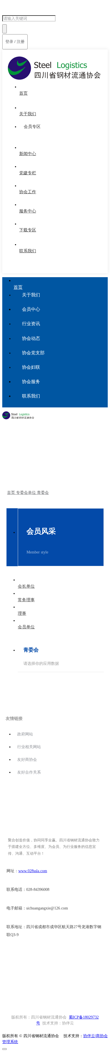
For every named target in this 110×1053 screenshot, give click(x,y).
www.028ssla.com (32, 871)
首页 (15, 468)
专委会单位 (31, 468)
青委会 (49, 468)
